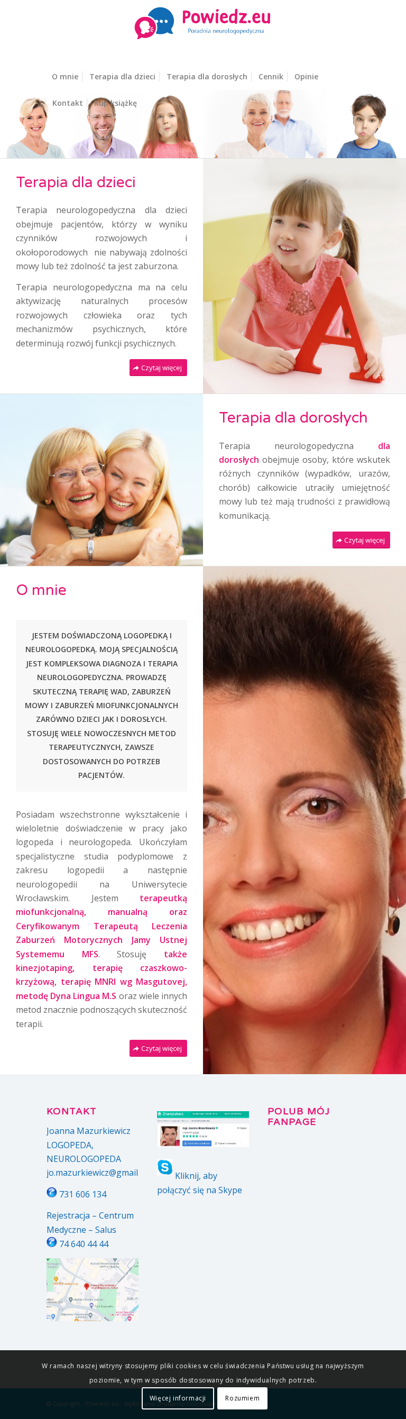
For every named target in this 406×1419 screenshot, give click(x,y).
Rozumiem (242, 1398)
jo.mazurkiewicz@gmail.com (101, 1172)
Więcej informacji (178, 1398)
